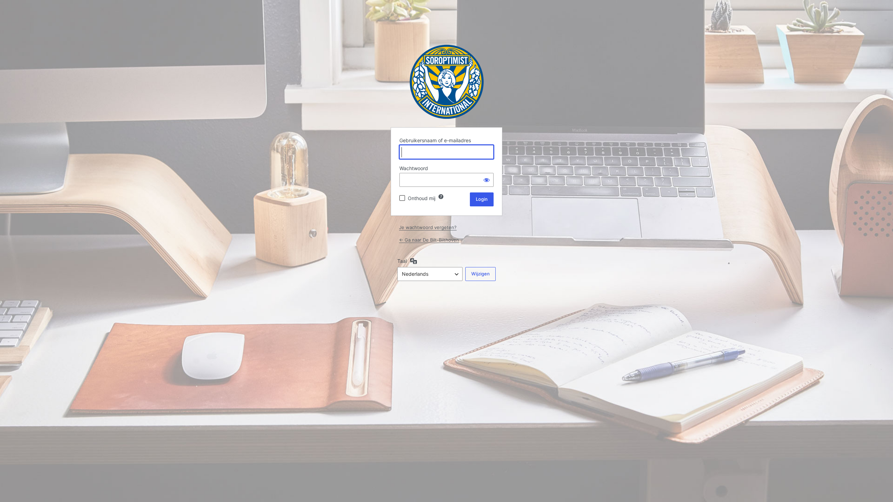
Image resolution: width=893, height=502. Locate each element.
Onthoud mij (421, 198)
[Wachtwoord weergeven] (487, 180)
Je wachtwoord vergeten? (428, 227)
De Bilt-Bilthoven (447, 82)
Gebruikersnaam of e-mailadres (435, 140)
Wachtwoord (413, 168)
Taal (402, 261)
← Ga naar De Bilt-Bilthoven (429, 240)
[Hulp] (441, 196)
